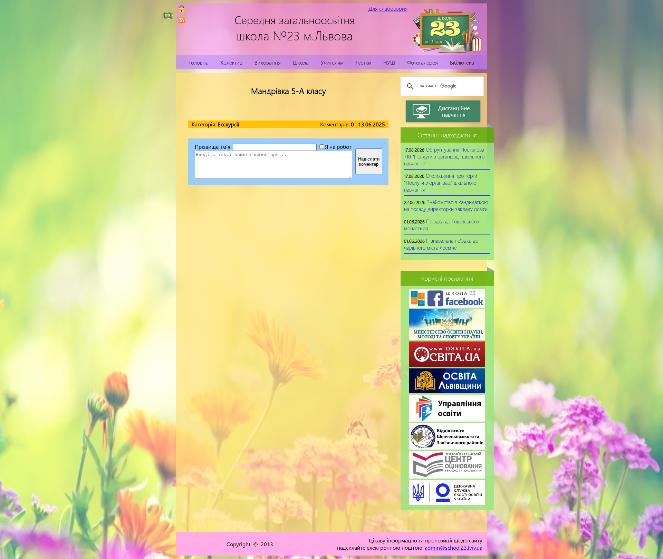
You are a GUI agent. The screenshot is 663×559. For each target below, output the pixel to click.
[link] (181, 20)
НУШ (389, 62)
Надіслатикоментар (368, 161)
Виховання (267, 62)
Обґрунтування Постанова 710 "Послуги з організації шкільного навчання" (444, 156)
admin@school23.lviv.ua (453, 547)
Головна (199, 62)
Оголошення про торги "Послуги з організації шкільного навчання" (440, 182)
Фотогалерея (422, 62)
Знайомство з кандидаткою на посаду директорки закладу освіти (446, 205)
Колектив (231, 62)
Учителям (332, 62)
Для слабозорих (387, 8)
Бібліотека (462, 62)
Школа (301, 62)
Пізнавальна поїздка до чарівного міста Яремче (441, 244)
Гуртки (363, 62)
